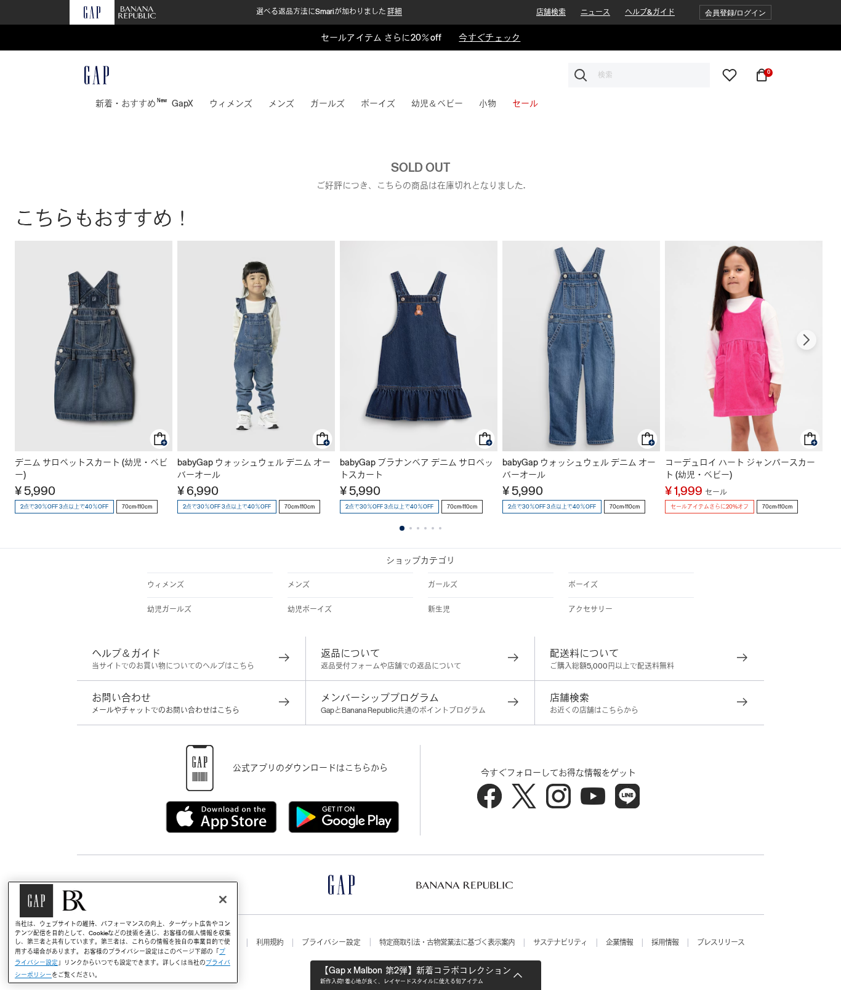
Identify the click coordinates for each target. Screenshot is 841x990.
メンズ (299, 585)
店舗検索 (551, 12)
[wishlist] (729, 74)
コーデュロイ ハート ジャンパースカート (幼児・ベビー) (740, 468)
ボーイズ (583, 585)
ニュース (595, 12)
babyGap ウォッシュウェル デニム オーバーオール (254, 468)
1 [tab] (402, 528)
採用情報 (664, 942)
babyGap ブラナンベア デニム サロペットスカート (416, 468)
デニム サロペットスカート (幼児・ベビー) (91, 468)
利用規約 (269, 942)
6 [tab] (440, 528)
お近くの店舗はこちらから (594, 710)
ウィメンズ (165, 585)
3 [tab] (418, 528)
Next (806, 340)
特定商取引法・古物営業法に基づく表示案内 (447, 942)
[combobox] (639, 75)
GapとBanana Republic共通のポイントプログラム (403, 710)
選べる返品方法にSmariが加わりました (329, 11)
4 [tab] (425, 528)
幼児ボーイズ (310, 609)
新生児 (439, 609)
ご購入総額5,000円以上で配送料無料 (612, 666)
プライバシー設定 (331, 942)
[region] (122, 932)
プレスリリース (720, 942)
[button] (735, 13)
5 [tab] (433, 528)
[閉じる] (222, 899)
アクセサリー (590, 609)
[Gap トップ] (89, 75)
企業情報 (619, 942)
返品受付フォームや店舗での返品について (391, 666)
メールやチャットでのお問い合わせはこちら (165, 710)
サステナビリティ (560, 942)
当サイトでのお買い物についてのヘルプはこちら (173, 666)
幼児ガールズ (169, 609)
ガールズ (442, 585)
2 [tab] (410, 528)
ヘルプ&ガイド (650, 12)
